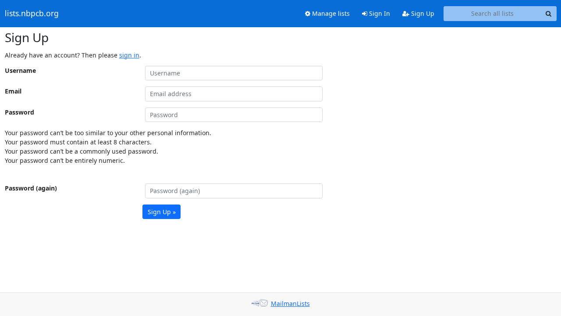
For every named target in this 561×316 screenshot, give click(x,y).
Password (19, 112)
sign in (129, 55)
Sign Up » (162, 212)
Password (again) (31, 188)
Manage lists (330, 13)
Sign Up (421, 13)
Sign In (378, 13)
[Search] (549, 13)
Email (13, 91)
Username (20, 70)
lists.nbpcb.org (32, 13)
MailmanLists (290, 303)
